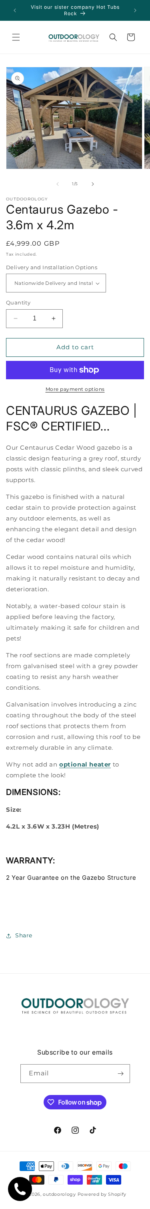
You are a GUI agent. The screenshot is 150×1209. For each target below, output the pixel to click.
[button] (16, 37)
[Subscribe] (121, 1073)
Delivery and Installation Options (51, 267)
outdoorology (59, 1194)
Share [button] (23, 935)
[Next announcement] (135, 10)
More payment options (75, 389)
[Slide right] (93, 184)
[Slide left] (57, 184)
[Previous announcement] (15, 10)
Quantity (18, 302)
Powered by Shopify (102, 1194)
